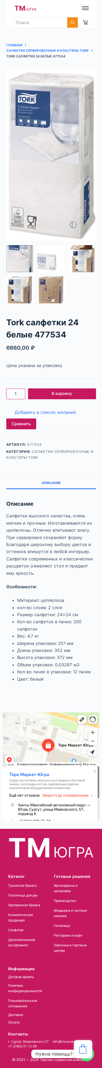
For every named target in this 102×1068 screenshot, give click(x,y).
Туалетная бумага (22, 886)
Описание (51, 483)
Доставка (15, 1015)
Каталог (16, 876)
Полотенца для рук (23, 895)
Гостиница (62, 926)
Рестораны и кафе (68, 935)
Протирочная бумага (24, 905)
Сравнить (21, 423)
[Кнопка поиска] (72, 22)
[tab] (51, 483)
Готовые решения (72, 876)
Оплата (14, 1022)
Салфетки (15, 930)
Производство (65, 901)
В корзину (62, 393)
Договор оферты (21, 977)
